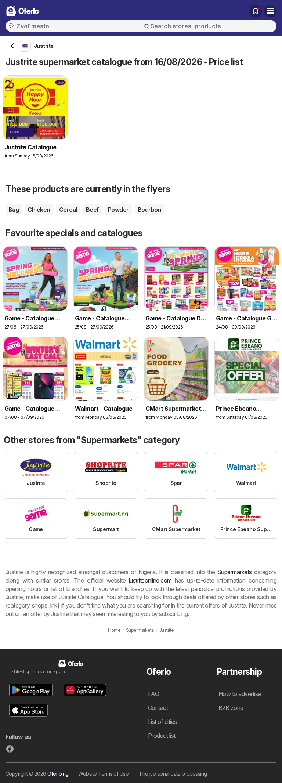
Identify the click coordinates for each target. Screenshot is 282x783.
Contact (158, 707)
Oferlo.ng (57, 774)
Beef (92, 209)
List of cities (162, 721)
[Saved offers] (255, 11)
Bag (13, 209)
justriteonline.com (150, 580)
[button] (31, 690)
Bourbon (149, 209)
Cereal (68, 209)
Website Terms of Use (103, 774)
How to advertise (239, 693)
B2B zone (230, 707)
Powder (118, 209)
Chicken (39, 209)
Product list (162, 735)
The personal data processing (173, 774)
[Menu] (270, 11)
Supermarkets (234, 572)
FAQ (153, 693)
